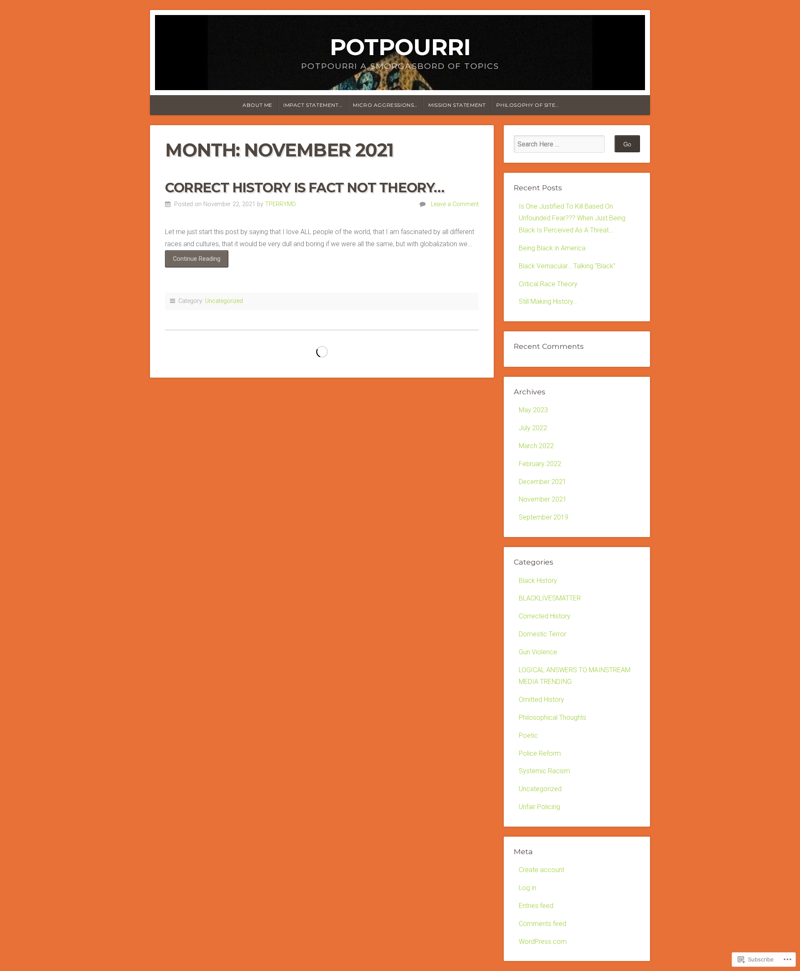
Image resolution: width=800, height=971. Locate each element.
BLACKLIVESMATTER (550, 598)
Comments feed (542, 924)
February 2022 (540, 464)
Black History (538, 581)
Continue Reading (192, 261)
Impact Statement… (312, 105)
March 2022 (536, 446)
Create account (541, 870)
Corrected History (544, 616)
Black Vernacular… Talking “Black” (567, 266)
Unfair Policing (539, 807)
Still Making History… (548, 301)
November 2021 (543, 499)
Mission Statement (456, 105)
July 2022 (533, 428)
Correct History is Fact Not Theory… (304, 187)
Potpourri (400, 47)
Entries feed (536, 906)
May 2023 (533, 410)
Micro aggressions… (385, 105)
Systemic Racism (544, 771)
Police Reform (540, 753)
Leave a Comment (455, 204)
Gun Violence (538, 652)
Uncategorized (224, 301)
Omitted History (541, 700)
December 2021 (542, 482)
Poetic (528, 735)
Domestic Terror (542, 634)
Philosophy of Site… (527, 105)
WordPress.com (543, 942)
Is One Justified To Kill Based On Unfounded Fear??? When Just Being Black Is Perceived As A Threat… (572, 218)
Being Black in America (552, 248)
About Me (257, 105)
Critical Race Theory (548, 284)
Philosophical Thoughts (552, 717)
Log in (527, 888)
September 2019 (543, 517)
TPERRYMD (280, 204)
